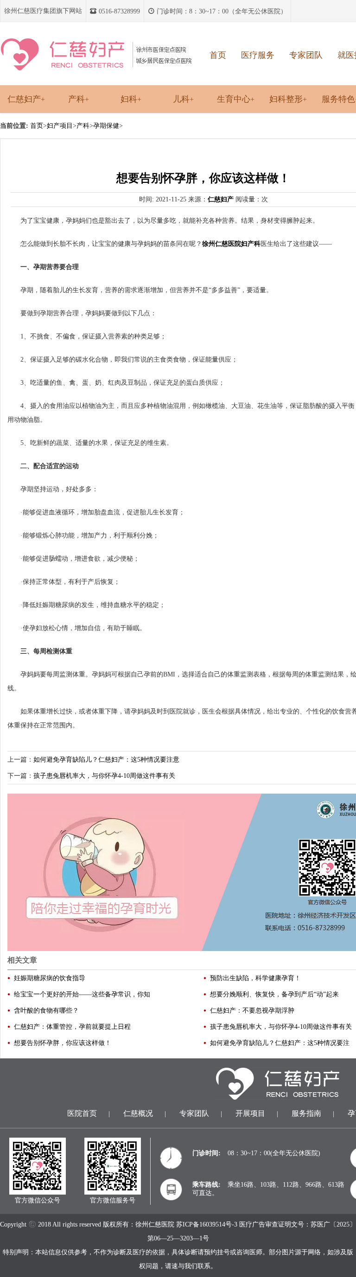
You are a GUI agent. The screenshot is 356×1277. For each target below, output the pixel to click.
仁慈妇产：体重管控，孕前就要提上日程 (72, 1026)
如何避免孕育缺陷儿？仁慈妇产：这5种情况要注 (280, 1042)
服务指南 (306, 1113)
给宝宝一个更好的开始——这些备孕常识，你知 (82, 994)
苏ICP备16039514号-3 (206, 1224)
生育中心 (235, 99)
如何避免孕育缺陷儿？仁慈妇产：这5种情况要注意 (106, 759)
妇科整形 (288, 99)
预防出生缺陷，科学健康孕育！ (255, 978)
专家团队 (306, 55)
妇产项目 (60, 125)
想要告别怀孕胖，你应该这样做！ (62, 1042)
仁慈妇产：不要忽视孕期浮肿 (252, 1010)
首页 (218, 55)
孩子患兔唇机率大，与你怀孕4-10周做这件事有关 (104, 775)
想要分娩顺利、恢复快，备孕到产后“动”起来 (274, 994)
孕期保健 (106, 125)
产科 (78, 99)
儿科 (183, 99)
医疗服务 (257, 55)
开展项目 (250, 1113)
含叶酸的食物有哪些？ (46, 1010)
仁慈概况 (138, 1113)
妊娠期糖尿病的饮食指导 (49, 978)
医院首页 (82, 1113)
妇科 (131, 99)
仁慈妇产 (26, 99)
